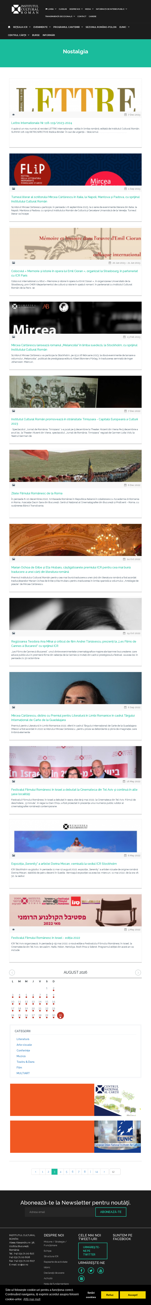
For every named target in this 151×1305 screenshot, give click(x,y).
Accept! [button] (133, 1294)
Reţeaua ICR (20, 27)
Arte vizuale (24, 1044)
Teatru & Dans (25, 1061)
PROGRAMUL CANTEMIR (66, 27)
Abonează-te (111, 1212)
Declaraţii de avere (54, 1272)
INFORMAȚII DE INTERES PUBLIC (110, 9)
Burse (36, 35)
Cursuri (63, 9)
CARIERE (92, 16)
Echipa (47, 1250)
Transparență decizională (58, 16)
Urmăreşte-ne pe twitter (91, 1251)
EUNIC (123, 27)
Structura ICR (51, 1256)
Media (88, 9)
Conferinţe (23, 1050)
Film (19, 1067)
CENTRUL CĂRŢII (17, 35)
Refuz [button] (109, 1294)
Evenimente (41, 27)
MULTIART (23, 1073)
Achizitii (48, 1278)
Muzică (21, 1056)
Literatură (23, 1039)
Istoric (47, 1267)
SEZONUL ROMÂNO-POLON (101, 27)
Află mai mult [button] (31, 1299)
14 (96, 1171)
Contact (81, 16)
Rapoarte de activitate (55, 1261)
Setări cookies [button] (91, 1295)
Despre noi (74, 9)
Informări (49, 35)
